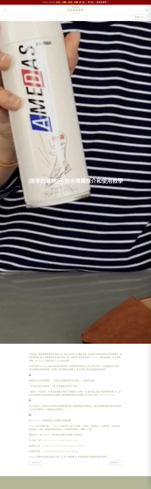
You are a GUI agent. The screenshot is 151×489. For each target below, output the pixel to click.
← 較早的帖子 (35, 463)
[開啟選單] (4, 10)
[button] (147, 10)
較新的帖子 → (116, 463)
